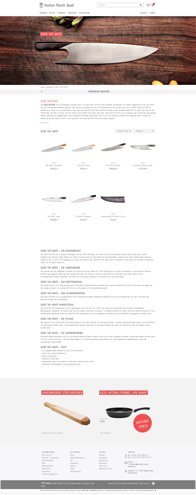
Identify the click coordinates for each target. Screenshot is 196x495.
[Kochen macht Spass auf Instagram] (153, 483)
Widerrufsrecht (47, 466)
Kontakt (102, 455)
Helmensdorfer (75, 471)
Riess (72, 469)
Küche (52, 13)
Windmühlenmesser (77, 458)
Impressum (46, 471)
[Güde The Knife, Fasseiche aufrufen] (53, 147)
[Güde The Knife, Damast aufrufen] (113, 147)
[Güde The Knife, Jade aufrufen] (53, 198)
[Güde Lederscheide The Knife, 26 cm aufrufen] (113, 198)
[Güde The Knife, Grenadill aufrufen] (83, 198)
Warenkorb (103, 463)
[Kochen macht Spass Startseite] (43, 87)
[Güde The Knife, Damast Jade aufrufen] (142, 147)
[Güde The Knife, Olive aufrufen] (83, 147)
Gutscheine (84, 13)
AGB (43, 463)
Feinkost (61, 13)
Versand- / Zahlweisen (50, 458)
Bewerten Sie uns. (105, 469)
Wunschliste (103, 460)
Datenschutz (46, 469)
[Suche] (141, 5)
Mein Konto (103, 466)
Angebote (72, 13)
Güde (56, 87)
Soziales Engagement (50, 474)
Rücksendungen (47, 460)
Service (143, 13)
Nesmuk (73, 466)
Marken (43, 13)
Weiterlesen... (45, 123)
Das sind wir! (47, 455)
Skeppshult (74, 463)
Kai (71, 460)
